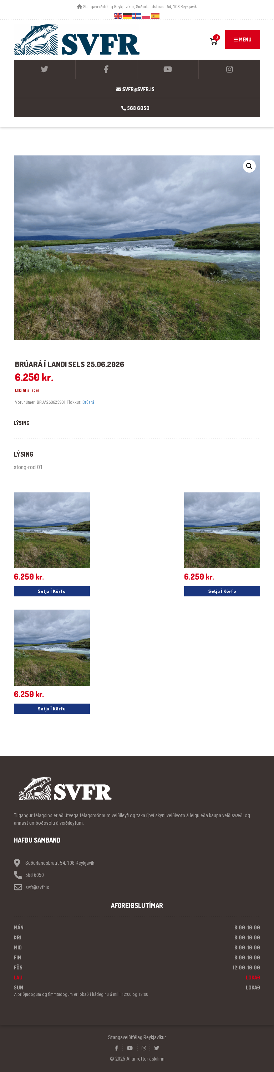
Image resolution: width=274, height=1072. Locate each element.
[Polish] (146, 16)
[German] (127, 16)
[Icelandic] (137, 16)
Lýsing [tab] (22, 423)
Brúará (88, 402)
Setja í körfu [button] (52, 591)
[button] (249, 166)
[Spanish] (155, 16)
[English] (118, 16)
